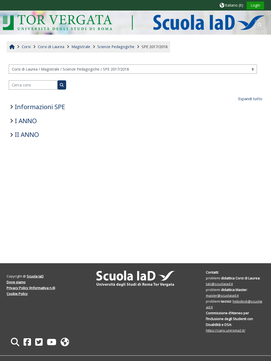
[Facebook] (27, 342)
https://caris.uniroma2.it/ (225, 330)
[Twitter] (39, 342)
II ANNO (27, 134)
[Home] (133, 22)
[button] (231, 5)
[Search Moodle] (15, 342)
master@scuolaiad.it (222, 295)
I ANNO (26, 120)
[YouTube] (51, 342)
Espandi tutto (250, 98)
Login (255, 5)
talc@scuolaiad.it (219, 283)
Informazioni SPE (40, 106)
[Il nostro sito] (64, 342)
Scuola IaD (35, 276)
